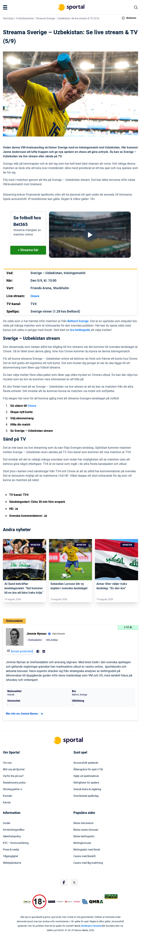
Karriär (7, 802)
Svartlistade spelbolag (86, 796)
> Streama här (28, 250)
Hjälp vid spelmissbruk (86, 776)
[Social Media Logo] (64, 882)
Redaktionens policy (14, 783)
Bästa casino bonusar (85, 830)
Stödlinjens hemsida (91, 926)
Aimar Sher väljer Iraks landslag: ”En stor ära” (111, 586)
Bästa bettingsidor (84, 836)
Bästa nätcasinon (83, 823)
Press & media (11, 850)
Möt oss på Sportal (13, 769)
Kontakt (7, 796)
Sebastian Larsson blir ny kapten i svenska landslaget (68, 586)
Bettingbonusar (82, 843)
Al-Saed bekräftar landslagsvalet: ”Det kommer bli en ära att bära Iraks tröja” (23, 588)
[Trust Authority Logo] (51, 901)
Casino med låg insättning (88, 863)
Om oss (7, 763)
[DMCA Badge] (27, 901)
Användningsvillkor (14, 830)
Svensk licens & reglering (87, 789)
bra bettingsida (80, 330)
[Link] (24, 559)
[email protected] (22, 651)
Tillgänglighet (10, 856)
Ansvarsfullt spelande (85, 763)
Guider (6, 823)
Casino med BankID (84, 856)
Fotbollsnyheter (25, 18)
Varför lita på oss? (13, 776)
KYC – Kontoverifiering (16, 843)
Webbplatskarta (12, 863)
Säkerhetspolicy (12, 836)
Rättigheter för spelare (86, 783)
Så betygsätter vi (12, 789)
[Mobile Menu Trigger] (6, 7)
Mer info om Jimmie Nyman (22, 714)
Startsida (8, 18)
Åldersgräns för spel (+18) (88, 769)
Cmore (32, 406)
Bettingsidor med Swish (86, 850)
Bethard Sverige (78, 321)
